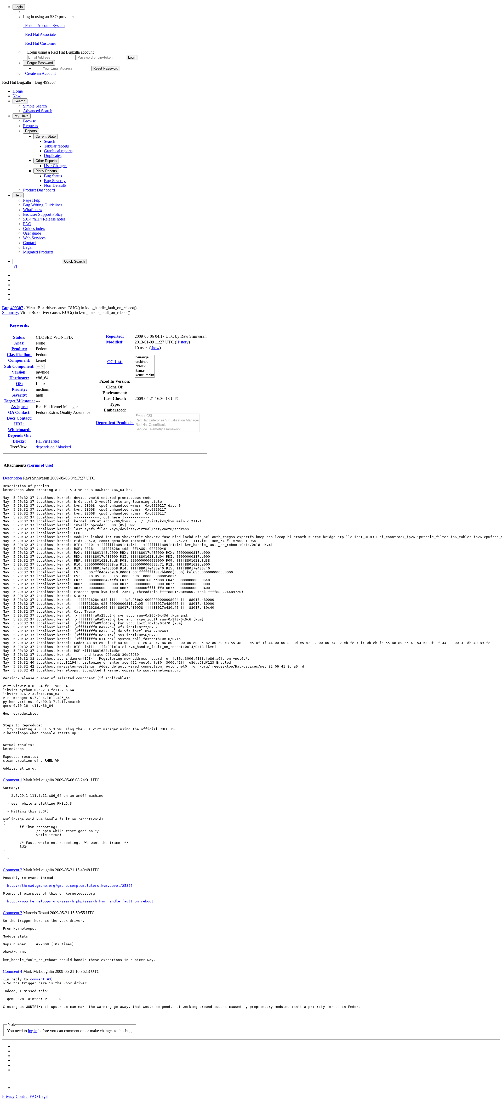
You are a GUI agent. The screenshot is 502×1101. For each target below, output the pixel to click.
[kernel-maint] (145, 375)
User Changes (55, 165)
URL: (19, 424)
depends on (45, 447)
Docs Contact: (19, 418)
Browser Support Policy (43, 214)
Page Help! (32, 200)
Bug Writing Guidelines (42, 205)
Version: (19, 372)
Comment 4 (12, 971)
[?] (15, 266)
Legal (27, 247)
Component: (19, 360)
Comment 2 (12, 870)
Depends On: (19, 435)
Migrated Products (38, 252)
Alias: (19, 343)
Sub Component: (19, 366)
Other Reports (46, 161)
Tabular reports (56, 146)
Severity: (19, 395)
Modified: (114, 342)
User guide (32, 233)
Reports (31, 131)
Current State (46, 136)
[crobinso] (145, 362)
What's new (32, 209)
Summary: (10, 312)
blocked (64, 447)
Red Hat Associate (39, 34)
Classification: (19, 354)
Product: (19, 349)
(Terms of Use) (40, 465)
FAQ (27, 224)
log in (32, 1031)
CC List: (115, 361)
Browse (29, 121)
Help (18, 195)
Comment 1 (12, 780)
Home (18, 91)
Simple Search (35, 106)
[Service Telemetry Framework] (167, 429)
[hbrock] (145, 366)
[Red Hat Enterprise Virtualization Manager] (167, 420)
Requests (30, 125)
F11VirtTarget (47, 441)
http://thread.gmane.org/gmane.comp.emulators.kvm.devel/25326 (70, 886)
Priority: (19, 389)
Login (19, 7)
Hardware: (19, 378)
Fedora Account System (44, 25)
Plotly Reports (46, 171)
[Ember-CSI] (167, 416)
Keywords (19, 325)
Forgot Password (39, 63)
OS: (19, 383)
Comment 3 (12, 913)
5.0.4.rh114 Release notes (44, 219)
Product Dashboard (39, 190)
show (155, 348)
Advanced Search (37, 111)
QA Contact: (19, 412)
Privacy (8, 1096)
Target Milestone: (19, 401)
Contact (29, 242)
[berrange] (145, 357)
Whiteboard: (19, 429)
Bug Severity (55, 180)
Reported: (115, 336)
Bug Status (53, 176)
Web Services (34, 238)
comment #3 (40, 979)
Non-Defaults (55, 185)
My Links (21, 116)
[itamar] (145, 371)
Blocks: (19, 441)
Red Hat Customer (39, 43)
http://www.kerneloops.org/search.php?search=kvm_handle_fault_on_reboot (80, 901)
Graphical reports (58, 151)
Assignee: (19, 406)
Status (18, 337)
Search (20, 101)
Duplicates (52, 155)
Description (12, 478)
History (182, 342)
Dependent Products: (115, 422)
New (17, 96)
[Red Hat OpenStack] (167, 425)
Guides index (34, 228)
